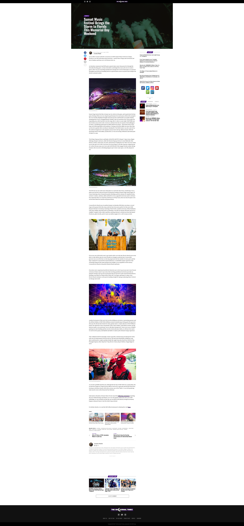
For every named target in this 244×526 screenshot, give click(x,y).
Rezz (90, 429)
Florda (120, 428)
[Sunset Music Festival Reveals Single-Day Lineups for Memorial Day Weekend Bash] (112, 417)
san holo (95, 429)
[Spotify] (148, 92)
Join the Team (111, 518)
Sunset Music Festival (118, 429)
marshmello (125, 428)
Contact (133, 518)
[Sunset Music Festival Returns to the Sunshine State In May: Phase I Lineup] (96, 417)
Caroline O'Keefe (97, 53)
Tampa (125, 429)
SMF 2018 (104, 429)
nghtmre (131, 428)
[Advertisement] (112, 465)
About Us (105, 518)
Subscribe (139, 518)
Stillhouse (109, 429)
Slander (99, 429)
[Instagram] (152, 88)
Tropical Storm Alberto (94, 430)
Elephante (115, 428)
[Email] (152, 92)
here (129, 407)
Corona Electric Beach (106, 428)
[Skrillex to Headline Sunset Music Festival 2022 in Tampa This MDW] (128, 417)
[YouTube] (157, 88)
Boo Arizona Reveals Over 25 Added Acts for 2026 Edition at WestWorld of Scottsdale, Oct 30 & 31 (149, 77)
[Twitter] (148, 88)
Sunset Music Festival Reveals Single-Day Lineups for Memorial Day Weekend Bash (112, 423)
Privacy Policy (127, 518)
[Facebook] (143, 88)
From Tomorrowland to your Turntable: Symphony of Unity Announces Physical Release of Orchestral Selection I (148, 61)
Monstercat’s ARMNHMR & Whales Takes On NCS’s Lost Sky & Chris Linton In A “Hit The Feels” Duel (149, 66)
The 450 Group (119, 518)
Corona (98, 428)
